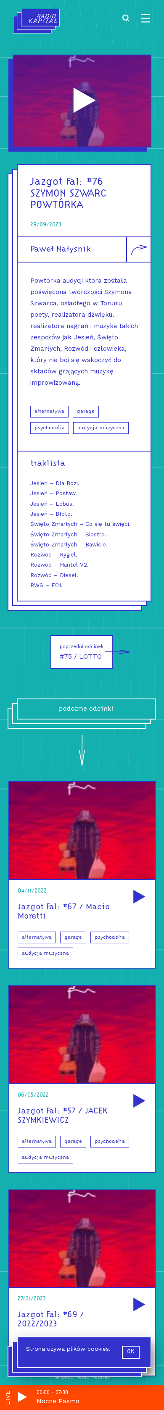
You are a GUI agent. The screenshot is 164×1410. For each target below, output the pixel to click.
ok (131, 1352)
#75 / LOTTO (81, 652)
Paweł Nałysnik (60, 249)
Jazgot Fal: (56, 182)
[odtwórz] (138, 897)
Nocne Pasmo (58, 1401)
